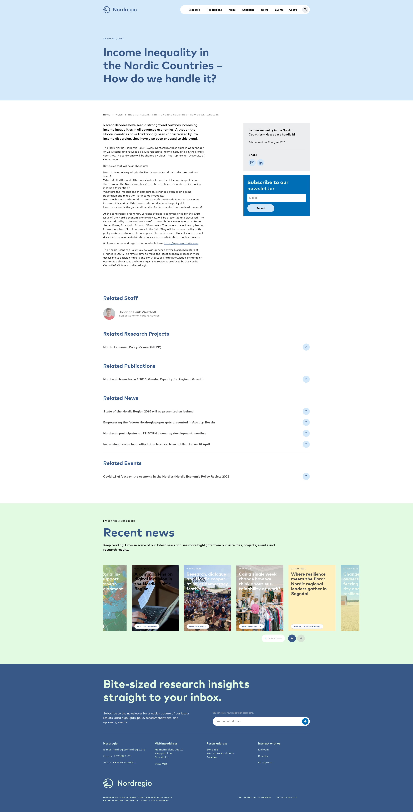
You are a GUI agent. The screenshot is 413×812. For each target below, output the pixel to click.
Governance (169, 626)
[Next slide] (301, 638)
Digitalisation (118, 626)
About (293, 9)
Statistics (248, 9)
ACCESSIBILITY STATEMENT (255, 797)
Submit (260, 208)
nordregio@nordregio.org (129, 749)
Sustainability (223, 626)
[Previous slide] (292, 638)
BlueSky (263, 756)
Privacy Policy (287, 797)
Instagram (264, 762)
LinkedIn (263, 749)
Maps (232, 9)
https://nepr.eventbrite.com (181, 243)
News (264, 9)
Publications (214, 9)
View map (161, 763)
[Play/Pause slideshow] (265, 638)
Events (279, 9)
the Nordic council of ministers (146, 800)
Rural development (278, 626)
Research (194, 9)
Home (106, 115)
